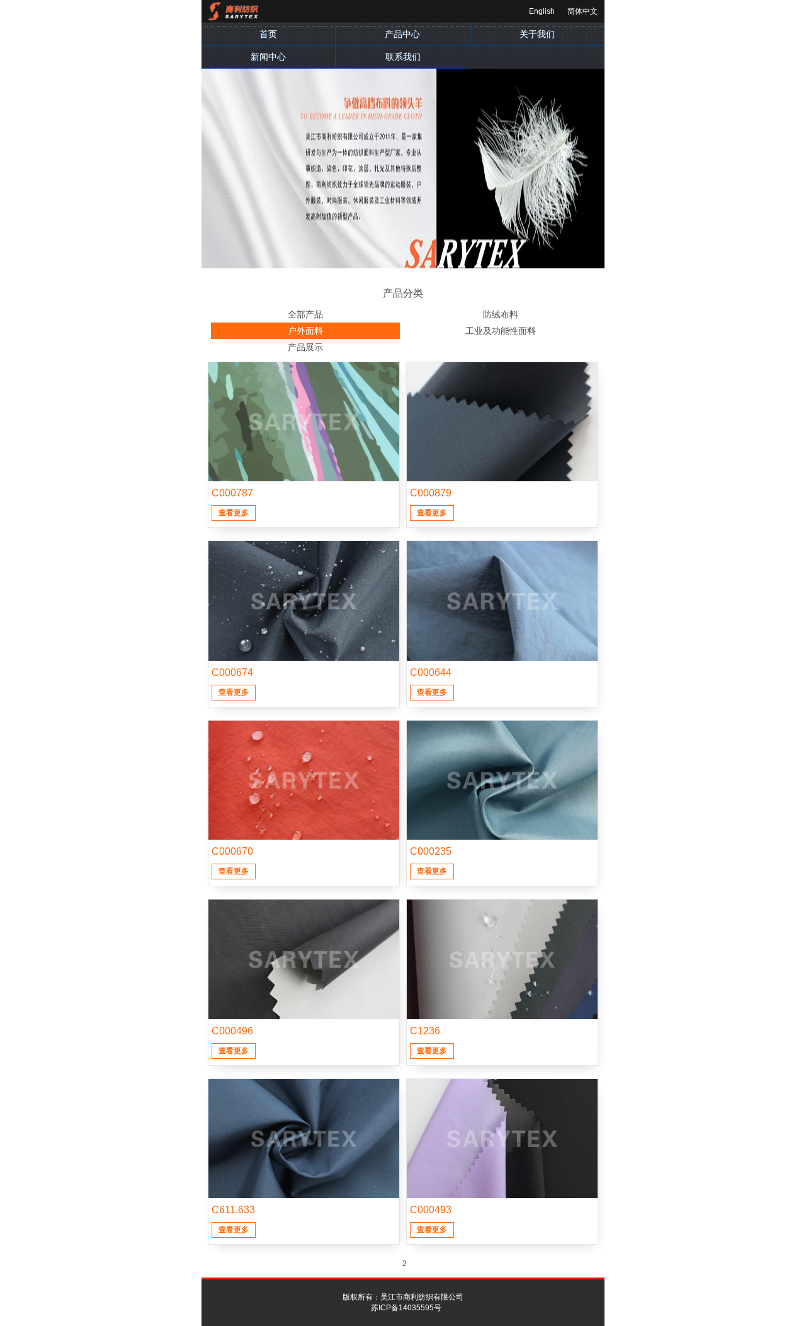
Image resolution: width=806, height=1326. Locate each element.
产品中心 (402, 34)
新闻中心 (268, 57)
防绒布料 (500, 314)
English (542, 11)
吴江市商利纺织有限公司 (421, 1297)
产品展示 (305, 347)
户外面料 (305, 331)
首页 (268, 34)
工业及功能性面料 (500, 331)
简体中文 (582, 11)
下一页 (420, 1264)
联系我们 (403, 57)
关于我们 (537, 34)
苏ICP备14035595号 (406, 1307)
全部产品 (305, 314)
